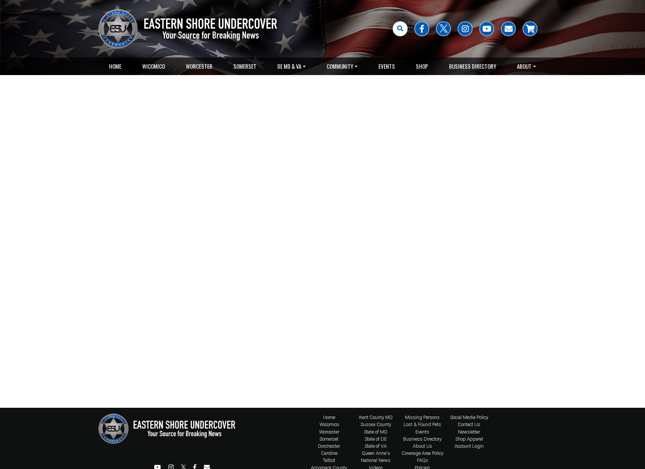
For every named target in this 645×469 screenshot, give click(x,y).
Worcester (199, 66)
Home (115, 66)
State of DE (376, 439)
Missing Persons (422, 417)
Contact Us (469, 424)
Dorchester (329, 446)
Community (340, 66)
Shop (422, 66)
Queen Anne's (376, 453)
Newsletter (469, 432)
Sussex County (376, 424)
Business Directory (472, 66)
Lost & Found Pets (422, 424)
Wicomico (153, 66)
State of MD (375, 432)
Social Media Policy (469, 417)
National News (375, 460)
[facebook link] (422, 28)
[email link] (508, 28)
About (524, 66)
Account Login (469, 446)
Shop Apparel (469, 439)
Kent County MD (376, 417)
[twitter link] (443, 28)
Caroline (329, 453)
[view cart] (530, 28)
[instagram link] (465, 28)
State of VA (376, 446)
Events (386, 66)
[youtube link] (487, 28)
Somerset (244, 66)
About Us (422, 446)
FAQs (422, 460)
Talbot (329, 460)
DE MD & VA (289, 66)
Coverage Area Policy (422, 453)
